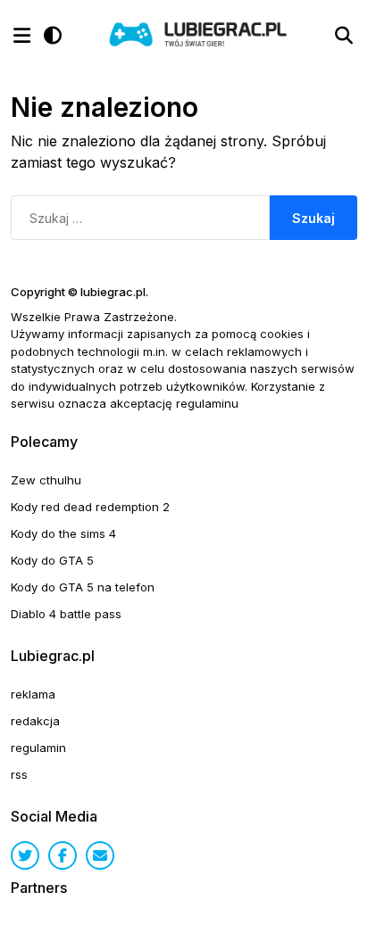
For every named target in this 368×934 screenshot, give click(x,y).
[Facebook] (62, 855)
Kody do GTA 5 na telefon (83, 587)
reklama (33, 694)
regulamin (38, 747)
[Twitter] (25, 855)
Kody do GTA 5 (52, 560)
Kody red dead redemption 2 (90, 507)
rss (19, 774)
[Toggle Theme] (52, 35)
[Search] (343, 35)
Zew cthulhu (46, 480)
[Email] (100, 855)
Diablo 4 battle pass (66, 614)
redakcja (35, 721)
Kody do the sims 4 (63, 533)
